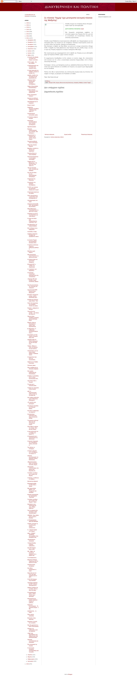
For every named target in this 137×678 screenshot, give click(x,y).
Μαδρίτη (81, 82)
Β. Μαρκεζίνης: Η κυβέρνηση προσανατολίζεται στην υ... (32, 330)
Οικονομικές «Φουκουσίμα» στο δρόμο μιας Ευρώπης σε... (33, 468)
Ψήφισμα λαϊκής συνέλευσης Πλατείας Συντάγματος (31, 82)
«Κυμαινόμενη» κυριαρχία (31, 540)
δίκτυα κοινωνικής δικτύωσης (66, 82)
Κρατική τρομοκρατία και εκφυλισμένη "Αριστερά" (32, 496)
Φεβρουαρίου (31, 659)
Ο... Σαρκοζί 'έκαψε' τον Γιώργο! (32, 530)
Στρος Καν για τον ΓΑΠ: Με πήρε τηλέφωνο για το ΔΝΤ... (32, 575)
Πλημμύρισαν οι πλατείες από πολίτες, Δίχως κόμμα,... (31, 137)
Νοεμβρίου (30, 42)
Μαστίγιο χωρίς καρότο (31, 251)
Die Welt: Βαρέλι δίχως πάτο (31, 548)
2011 (27, 38)
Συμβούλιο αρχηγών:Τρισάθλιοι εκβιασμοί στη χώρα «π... (33, 109)
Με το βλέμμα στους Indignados (32, 228)
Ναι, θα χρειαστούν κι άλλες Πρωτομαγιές (33, 625)
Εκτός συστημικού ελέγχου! (32, 95)
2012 (27, 36)
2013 (27, 34)
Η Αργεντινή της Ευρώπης (31, 179)
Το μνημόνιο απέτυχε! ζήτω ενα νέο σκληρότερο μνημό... (32, 422)
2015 (27, 29)
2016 (27, 27)
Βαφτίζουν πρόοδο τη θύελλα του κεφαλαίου (32, 150)
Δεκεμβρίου (31, 40)
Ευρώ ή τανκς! (31, 105)
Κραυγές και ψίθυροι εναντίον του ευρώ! (32, 99)
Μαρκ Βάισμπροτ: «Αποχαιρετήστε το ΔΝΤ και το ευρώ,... (32, 210)
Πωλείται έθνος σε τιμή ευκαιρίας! (31, 154)
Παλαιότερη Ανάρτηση (86, 134)
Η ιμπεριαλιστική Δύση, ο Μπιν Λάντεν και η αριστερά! (31, 594)
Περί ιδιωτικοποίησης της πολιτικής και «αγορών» (32, 286)
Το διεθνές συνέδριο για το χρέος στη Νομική (32, 474)
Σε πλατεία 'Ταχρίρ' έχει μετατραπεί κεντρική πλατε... (32, 241)
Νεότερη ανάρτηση (49, 134)
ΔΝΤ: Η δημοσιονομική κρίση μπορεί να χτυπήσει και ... (32, 393)
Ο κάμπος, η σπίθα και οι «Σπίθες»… (33, 478)
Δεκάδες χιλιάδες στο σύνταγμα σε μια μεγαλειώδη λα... (32, 77)
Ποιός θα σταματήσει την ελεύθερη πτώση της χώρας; (32, 304)
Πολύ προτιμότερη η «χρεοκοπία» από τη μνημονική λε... (32, 197)
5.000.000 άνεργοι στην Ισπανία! (32, 580)
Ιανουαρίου (31, 661)
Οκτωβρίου (31, 44)
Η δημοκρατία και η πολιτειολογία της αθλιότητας (32, 438)
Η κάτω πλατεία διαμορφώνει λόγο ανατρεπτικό (32, 91)
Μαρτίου (30, 657)
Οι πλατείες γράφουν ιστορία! (32, 117)
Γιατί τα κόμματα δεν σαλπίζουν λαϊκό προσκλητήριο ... (32, 512)
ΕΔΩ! (82, 29)
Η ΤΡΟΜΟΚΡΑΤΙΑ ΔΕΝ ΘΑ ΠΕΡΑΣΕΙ (32, 521)
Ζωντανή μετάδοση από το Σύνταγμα (32, 142)
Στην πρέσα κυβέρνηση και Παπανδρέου (31, 372)
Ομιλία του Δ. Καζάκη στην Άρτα (32, 362)
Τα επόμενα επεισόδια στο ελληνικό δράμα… (32, 407)
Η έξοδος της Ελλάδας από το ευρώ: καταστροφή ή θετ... (33, 377)
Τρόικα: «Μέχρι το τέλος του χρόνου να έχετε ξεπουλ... (32, 347)
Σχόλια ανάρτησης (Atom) (57, 137)
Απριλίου (30, 654)
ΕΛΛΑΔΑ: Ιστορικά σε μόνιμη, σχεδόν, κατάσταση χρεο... (32, 296)
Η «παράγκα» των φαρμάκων (32, 270)
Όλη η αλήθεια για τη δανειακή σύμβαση (32, 368)
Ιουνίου (30, 53)
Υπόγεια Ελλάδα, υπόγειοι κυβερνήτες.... (31, 544)
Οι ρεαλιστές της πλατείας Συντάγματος (31, 184)
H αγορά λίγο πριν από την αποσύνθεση (32, 358)
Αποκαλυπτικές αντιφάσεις (31, 565)
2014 (27, 31)
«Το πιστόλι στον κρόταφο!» (31, 403)
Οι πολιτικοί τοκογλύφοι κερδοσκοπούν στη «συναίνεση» (32, 274)
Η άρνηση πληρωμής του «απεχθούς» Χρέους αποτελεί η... (32, 443)
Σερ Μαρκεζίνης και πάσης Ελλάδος (32, 225)
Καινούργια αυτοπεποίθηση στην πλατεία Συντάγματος (32, 122)
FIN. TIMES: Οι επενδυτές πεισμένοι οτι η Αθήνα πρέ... (31, 553)
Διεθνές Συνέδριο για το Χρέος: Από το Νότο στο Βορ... (32, 589)
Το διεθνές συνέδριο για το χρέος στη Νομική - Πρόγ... (32, 501)
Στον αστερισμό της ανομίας (32, 645)
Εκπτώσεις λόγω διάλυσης (31, 618)
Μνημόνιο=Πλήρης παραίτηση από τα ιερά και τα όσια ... (32, 561)
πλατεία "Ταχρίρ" (87, 82)
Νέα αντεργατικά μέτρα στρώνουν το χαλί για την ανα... (32, 256)
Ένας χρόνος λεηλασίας (30, 615)
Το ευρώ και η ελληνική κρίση (31, 385)
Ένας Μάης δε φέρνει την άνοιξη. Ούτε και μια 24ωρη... (32, 428)
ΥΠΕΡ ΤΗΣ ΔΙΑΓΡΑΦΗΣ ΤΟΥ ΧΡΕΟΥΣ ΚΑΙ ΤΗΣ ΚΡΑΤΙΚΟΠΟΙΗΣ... (32, 635)
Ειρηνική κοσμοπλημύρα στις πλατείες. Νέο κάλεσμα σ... (32, 131)
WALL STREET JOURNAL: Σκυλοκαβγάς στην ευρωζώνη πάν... (32, 535)
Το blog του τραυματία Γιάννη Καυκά (33, 388)
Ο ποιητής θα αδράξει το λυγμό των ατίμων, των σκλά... (32, 59)
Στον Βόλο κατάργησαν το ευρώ (31, 570)
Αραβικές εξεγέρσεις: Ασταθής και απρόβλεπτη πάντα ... (32, 236)
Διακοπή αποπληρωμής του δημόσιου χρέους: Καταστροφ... (32, 457)
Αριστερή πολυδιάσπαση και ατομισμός (32, 641)
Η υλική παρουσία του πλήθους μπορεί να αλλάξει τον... (33, 72)
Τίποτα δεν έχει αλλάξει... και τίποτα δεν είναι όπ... (33, 313)
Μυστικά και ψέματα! (32, 481)
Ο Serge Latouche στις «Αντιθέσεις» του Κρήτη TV (32, 452)
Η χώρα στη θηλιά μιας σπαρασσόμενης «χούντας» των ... (32, 220)
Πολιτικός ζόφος (31, 365)
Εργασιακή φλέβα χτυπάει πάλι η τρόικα (31, 485)
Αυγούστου (31, 48)
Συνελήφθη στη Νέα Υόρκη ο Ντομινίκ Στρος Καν (32, 336)
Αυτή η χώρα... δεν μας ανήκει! (32, 62)
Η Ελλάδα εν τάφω (32, 231)
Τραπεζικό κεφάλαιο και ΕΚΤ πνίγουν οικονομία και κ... (32, 584)
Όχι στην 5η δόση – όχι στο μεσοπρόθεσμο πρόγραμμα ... (32, 174)
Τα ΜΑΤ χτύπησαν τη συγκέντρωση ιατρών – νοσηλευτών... (32, 525)
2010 (27, 664)
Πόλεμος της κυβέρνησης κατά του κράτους (32, 630)
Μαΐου (29, 55)
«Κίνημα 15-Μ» (52, 82)
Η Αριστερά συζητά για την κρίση (33, 192)
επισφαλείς (76, 82)
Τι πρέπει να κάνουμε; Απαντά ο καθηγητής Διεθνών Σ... (33, 247)
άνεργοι (57, 82)
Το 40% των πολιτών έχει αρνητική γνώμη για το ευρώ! (32, 189)
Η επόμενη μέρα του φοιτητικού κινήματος (32, 261)
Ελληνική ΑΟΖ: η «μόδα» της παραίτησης (31, 266)
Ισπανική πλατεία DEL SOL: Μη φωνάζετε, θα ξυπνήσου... (32, 205)
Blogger (70, 674)
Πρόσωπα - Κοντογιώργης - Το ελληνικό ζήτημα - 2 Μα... (33, 606)
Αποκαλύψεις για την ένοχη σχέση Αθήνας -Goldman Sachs (32, 352)
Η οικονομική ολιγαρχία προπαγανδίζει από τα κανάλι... (33, 650)
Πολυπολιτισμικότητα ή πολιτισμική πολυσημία (32, 158)
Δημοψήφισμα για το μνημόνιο (32, 102)
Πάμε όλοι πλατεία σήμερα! (32, 145)
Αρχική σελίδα (67, 134)
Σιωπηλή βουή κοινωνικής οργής (32, 114)
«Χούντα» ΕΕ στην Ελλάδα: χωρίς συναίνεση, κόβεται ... (32, 281)
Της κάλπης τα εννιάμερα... (31, 448)
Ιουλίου (30, 51)
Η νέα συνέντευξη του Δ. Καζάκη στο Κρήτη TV (32, 433)
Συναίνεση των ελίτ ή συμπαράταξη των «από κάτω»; (32, 215)
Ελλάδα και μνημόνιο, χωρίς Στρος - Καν (32, 300)
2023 (27, 23)
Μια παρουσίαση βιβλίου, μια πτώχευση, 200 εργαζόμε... (31, 490)
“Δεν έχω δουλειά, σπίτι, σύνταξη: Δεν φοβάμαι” (32, 169)
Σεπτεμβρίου (31, 46)
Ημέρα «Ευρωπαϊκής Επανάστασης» (32, 87)
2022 (27, 25)
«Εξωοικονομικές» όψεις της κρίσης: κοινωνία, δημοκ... (32, 463)
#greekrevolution (31, 126)
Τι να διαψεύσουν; (32, 557)
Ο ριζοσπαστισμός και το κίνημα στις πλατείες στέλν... (32, 67)
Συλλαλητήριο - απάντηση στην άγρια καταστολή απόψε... (32, 416)
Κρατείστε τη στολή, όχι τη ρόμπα (32, 622)
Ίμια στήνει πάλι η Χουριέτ (31, 381)
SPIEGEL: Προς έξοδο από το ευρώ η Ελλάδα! (33, 517)
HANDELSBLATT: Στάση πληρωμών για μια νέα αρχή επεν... (32, 341)
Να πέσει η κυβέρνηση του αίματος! (33, 411)
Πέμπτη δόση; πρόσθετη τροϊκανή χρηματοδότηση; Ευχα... (33, 318)
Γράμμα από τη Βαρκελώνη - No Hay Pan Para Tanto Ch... (32, 163)
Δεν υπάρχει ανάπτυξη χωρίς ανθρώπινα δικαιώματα (33, 399)
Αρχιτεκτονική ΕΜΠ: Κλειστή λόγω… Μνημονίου (32, 291)
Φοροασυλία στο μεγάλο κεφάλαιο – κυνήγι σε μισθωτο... (32, 600)
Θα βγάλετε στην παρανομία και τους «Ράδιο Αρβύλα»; (31, 506)
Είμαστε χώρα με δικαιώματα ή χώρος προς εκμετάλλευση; (31, 324)
